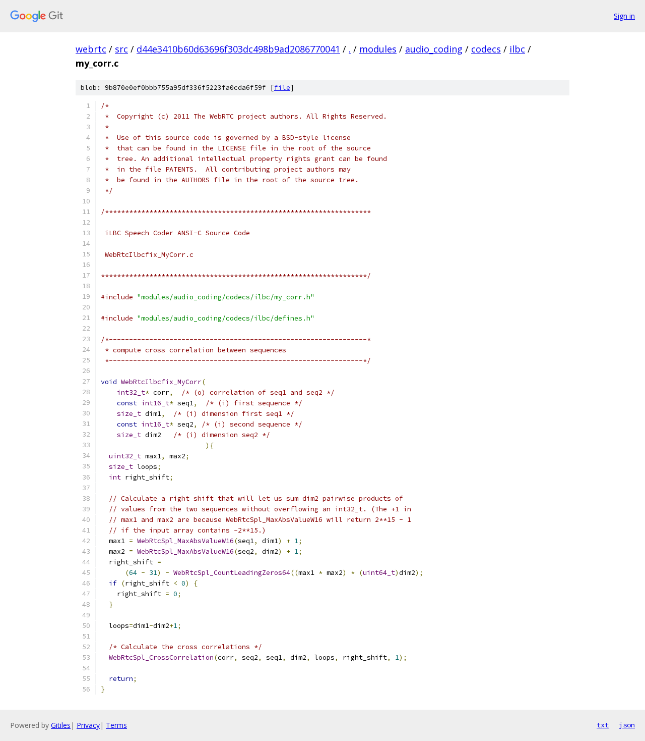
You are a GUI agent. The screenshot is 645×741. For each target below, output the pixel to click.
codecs (486, 49)
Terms (116, 725)
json (627, 724)
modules (378, 49)
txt (603, 724)
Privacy (88, 725)
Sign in (624, 16)
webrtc (91, 49)
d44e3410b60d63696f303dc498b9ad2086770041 (238, 49)
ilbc (517, 49)
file (282, 87)
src (121, 49)
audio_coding (434, 49)
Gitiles (61, 725)
